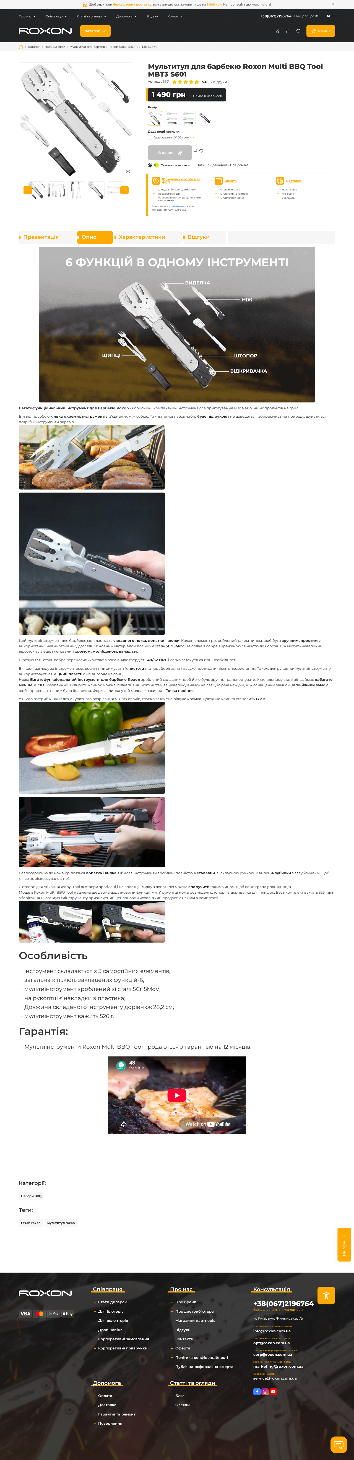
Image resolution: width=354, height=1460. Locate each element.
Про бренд (185, 1302)
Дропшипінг (110, 1330)
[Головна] (21, 47)
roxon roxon (31, 1223)
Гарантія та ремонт (117, 1414)
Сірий (155, 118)
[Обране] (298, 31)
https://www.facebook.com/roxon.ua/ (257, 1392)
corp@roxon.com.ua (272, 1354)
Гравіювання (171, 137)
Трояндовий (172, 118)
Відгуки (152, 16)
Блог (179, 1395)
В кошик (166, 152)
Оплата (105, 1395)
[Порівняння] (288, 31)
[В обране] (201, 154)
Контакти (175, 16)
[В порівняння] (195, 154)
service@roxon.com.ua (275, 1378)
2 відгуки (218, 82)
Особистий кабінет (277, 31)
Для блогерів (111, 1311)
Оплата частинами (175, 165)
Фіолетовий (205, 118)
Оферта (182, 1348)
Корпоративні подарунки (122, 1348)
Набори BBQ (31, 1196)
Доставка (107, 1405)
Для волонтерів (113, 1320)
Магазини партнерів (195, 1320)
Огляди (182, 1405)
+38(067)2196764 (275, 16)
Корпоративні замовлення (123, 1339)
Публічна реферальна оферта (204, 1366)
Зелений (188, 118)
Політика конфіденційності (201, 1357)
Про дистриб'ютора (194, 1311)
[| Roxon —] (45, 30)
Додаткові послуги (163, 132)
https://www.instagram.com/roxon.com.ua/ (265, 1392)
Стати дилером (112, 1302)
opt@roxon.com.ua (271, 1343)
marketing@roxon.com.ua (278, 1366)
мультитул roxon (61, 1223)
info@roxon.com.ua (272, 1331)
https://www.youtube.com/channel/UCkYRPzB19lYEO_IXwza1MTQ (273, 1392)
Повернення (110, 1423)
